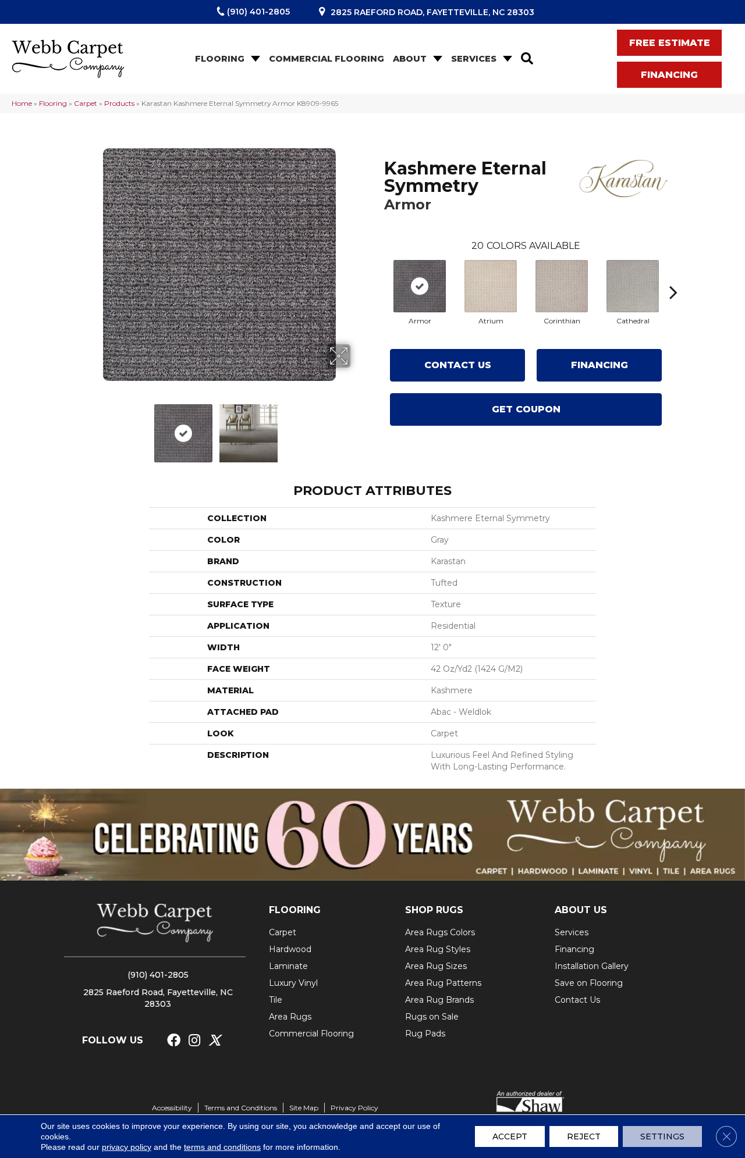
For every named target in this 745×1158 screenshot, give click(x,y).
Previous (80, 427)
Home (22, 103)
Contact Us (457, 364)
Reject (584, 1136)
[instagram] (194, 1041)
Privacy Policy (354, 1107)
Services (473, 59)
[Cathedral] (633, 286)
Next (358, 427)
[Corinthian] (562, 286)
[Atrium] (491, 286)
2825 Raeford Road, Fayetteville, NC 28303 (432, 12)
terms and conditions (222, 1147)
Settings (662, 1136)
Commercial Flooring (326, 59)
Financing (599, 364)
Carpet (85, 103)
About (410, 59)
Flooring (219, 59)
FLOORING (295, 909)
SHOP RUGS (434, 909)
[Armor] (420, 286)
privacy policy (126, 1147)
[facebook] (173, 1041)
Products (119, 103)
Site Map (303, 1107)
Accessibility (172, 1107)
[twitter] (214, 1041)
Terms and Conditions (240, 1107)
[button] (254, 59)
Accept (509, 1136)
